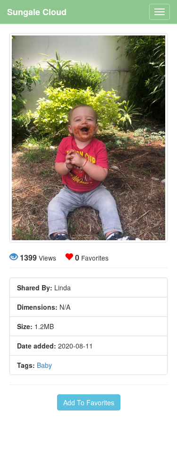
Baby (44, 365)
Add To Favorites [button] (88, 402)
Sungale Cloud (37, 12)
